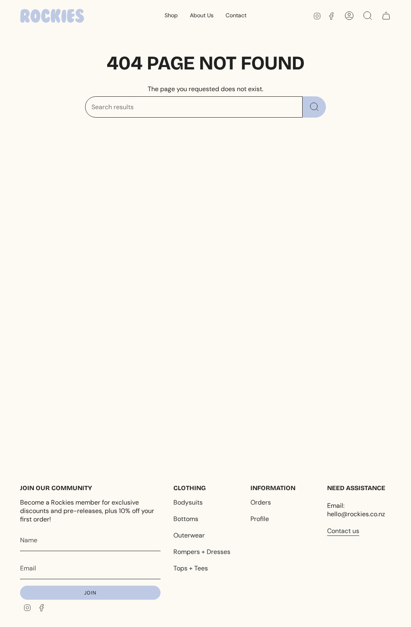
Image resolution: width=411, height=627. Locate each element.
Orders (260, 502)
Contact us (343, 531)
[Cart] (386, 15)
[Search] (314, 107)
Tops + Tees (190, 568)
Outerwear (189, 535)
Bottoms (185, 519)
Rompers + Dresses (201, 552)
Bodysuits (188, 502)
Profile (259, 519)
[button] (171, 16)
